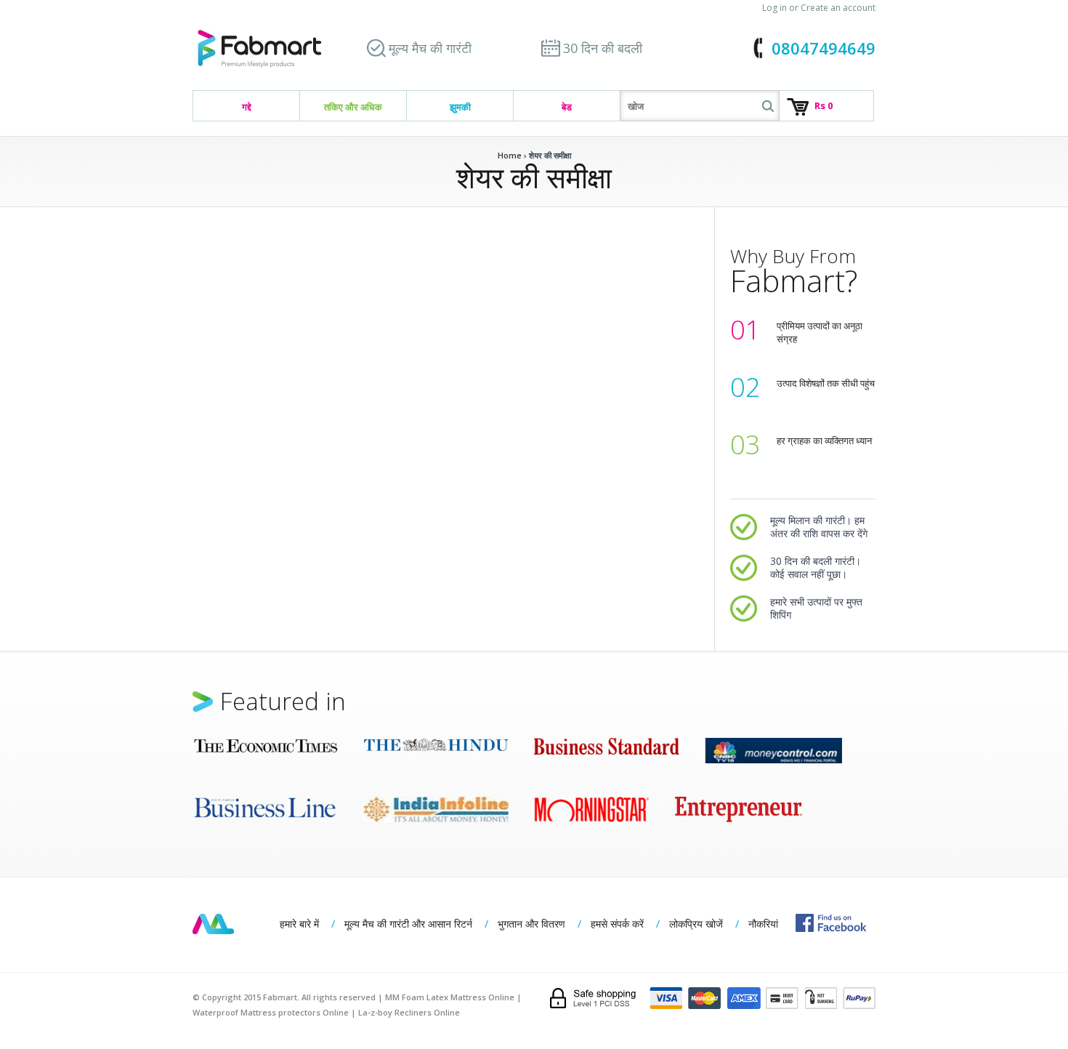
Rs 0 (823, 105)
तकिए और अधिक (353, 106)
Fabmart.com (259, 49)
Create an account (838, 7)
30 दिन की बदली (602, 48)
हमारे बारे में (299, 924)
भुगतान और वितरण (531, 924)
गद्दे (246, 106)
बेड (567, 106)
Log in (774, 7)
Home (510, 155)
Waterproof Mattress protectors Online (271, 1012)
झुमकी (460, 106)
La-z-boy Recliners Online (409, 1012)
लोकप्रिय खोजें (696, 924)
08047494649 (823, 48)
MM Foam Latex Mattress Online (449, 997)
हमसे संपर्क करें (617, 924)
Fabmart (213, 924)
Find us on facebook (831, 923)
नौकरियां (763, 924)
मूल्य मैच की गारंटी (430, 48)
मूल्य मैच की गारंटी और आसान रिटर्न (408, 924)
